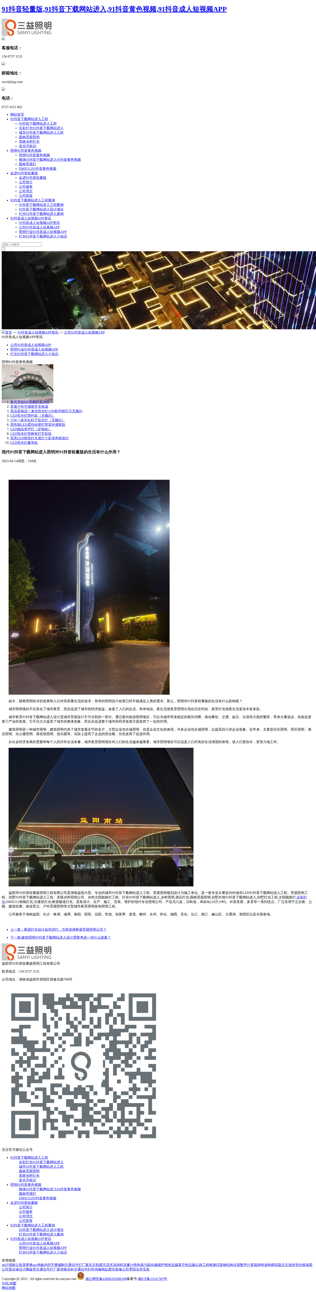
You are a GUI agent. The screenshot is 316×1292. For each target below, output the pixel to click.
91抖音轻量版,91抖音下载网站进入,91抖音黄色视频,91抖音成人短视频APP (114, 9)
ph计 (5, 1265)
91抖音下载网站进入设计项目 (41, 209)
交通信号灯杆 (84, 1269)
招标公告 (15, 1265)
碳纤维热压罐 (168, 1265)
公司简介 (26, 182)
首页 (8, 332)
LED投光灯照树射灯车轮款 (31, 433)
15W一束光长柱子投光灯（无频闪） (37, 420)
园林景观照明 (29, 137)
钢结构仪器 (231, 1265)
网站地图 (8, 1288)
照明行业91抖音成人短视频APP (43, 232)
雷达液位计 (17, 1269)
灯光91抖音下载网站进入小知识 (43, 236)
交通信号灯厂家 (77, 1265)
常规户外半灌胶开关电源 (29, 406)
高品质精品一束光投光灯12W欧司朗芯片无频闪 (46, 411)
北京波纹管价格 (293, 1265)
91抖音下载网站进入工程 (29, 119)
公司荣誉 (26, 196)
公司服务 (26, 187)
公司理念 (26, 191)
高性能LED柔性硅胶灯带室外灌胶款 (37, 424)
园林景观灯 (27, 164)
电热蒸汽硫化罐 (145, 1265)
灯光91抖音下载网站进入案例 (41, 214)
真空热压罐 (186, 1265)
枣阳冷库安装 (139, 1269)
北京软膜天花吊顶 (102, 1265)
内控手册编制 (54, 1265)
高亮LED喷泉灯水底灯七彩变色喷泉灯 (39, 438)
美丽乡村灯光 (29, 141)
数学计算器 (248, 1265)
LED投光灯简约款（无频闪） (32, 415)
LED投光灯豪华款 (24, 442)
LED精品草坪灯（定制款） (31, 429)
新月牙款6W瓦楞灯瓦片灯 (30, 402)
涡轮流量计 (124, 1265)
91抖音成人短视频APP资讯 (30, 218)
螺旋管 (31, 1269)
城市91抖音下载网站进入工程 (41, 132)
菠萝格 (27, 1265)
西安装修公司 (118, 1269)
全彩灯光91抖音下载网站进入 (41, 128)
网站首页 (17, 114)
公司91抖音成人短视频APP (39, 227)
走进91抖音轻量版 (24, 173)
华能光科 (67, 1269)
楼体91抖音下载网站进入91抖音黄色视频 (50, 159)
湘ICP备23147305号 (152, 1279)
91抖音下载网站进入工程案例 (32, 200)
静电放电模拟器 (269, 1265)
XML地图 (9, 1283)
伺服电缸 (101, 1269)
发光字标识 (27, 146)
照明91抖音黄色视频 (25, 150)
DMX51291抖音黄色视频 (37, 168)
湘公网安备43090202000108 (106, 1279)
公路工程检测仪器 (209, 1265)
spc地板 (38, 1265)
